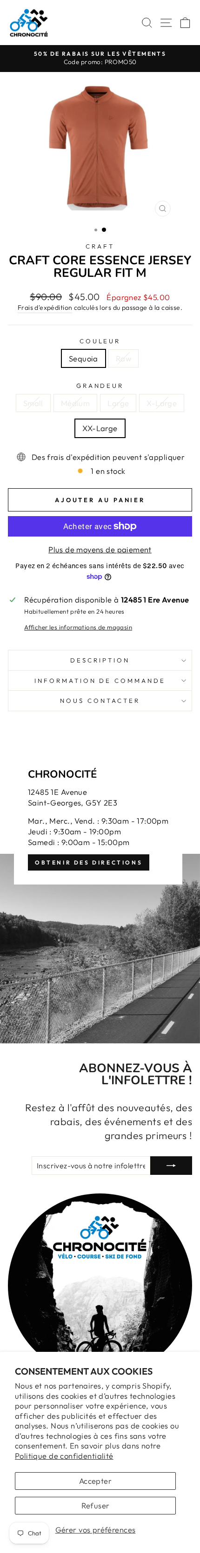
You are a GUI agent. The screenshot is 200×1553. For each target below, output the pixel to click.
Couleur (100, 341)
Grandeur (100, 385)
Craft (100, 246)
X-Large (162, 403)
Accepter (95, 1481)
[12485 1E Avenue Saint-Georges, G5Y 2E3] (100, 892)
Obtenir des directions (88, 862)
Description (100, 660)
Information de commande (100, 680)
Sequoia (83, 358)
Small (33, 403)
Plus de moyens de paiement (100, 549)
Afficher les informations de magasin (78, 627)
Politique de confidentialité (64, 1456)
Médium (75, 403)
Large (118, 403)
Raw (123, 358)
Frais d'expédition (45, 307)
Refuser (95, 1505)
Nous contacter (100, 700)
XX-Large (99, 428)
